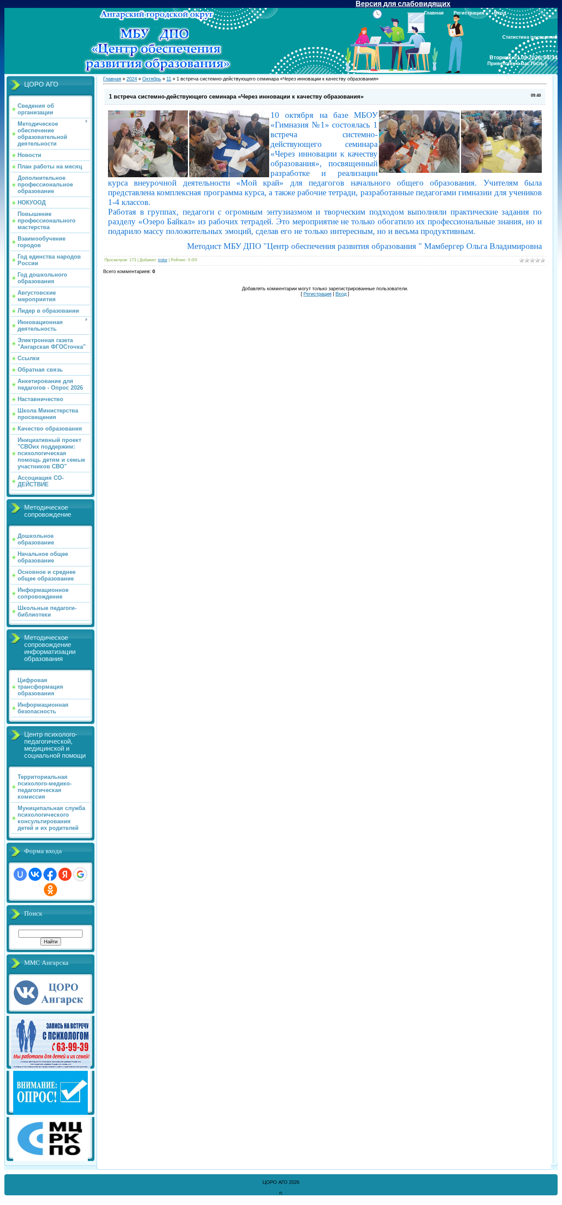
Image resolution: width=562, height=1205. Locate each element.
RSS (553, 63)
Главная (433, 12)
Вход (500, 12)
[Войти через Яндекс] (65, 874)
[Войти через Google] (80, 874)
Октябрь (151, 78)
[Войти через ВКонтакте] (35, 874)
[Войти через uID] (20, 874)
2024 (131, 78)
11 (168, 78)
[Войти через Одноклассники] (50, 889)
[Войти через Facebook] (50, 874)
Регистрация (469, 12)
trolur (162, 260)
